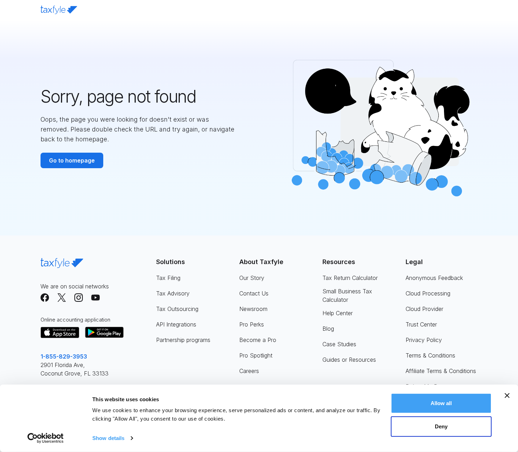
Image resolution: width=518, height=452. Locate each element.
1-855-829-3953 (64, 356)
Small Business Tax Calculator (347, 295)
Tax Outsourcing (177, 308)
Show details (108, 438)
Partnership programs (183, 339)
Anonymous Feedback (434, 277)
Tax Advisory (173, 293)
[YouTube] (95, 297)
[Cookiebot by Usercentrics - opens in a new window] (45, 438)
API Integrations (176, 324)
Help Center (337, 313)
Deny (441, 426)
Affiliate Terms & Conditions (441, 370)
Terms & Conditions (430, 355)
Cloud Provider (424, 308)
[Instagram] (78, 297)
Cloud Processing (428, 293)
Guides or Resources (349, 359)
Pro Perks (251, 324)
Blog (328, 328)
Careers (249, 370)
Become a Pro (257, 339)
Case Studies (339, 344)
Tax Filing (168, 277)
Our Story (251, 277)
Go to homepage (72, 160)
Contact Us (254, 293)
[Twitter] (61, 297)
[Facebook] (45, 297)
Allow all (441, 403)
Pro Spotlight (255, 355)
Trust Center (421, 324)
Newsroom (253, 308)
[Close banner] (507, 395)
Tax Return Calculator (350, 277)
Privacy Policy (424, 339)
